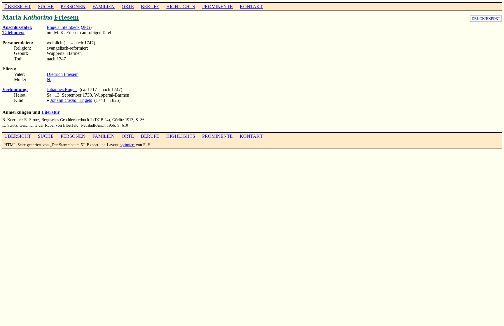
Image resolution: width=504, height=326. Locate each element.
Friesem (66, 17)
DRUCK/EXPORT (486, 18)
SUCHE (46, 6)
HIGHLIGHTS (180, 6)
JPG (86, 27)
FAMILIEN (103, 6)
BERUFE (150, 6)
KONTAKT (251, 6)
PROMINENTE (217, 6)
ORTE (128, 6)
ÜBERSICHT (17, 6)
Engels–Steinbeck (63, 27)
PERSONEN (73, 6)
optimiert (127, 144)
